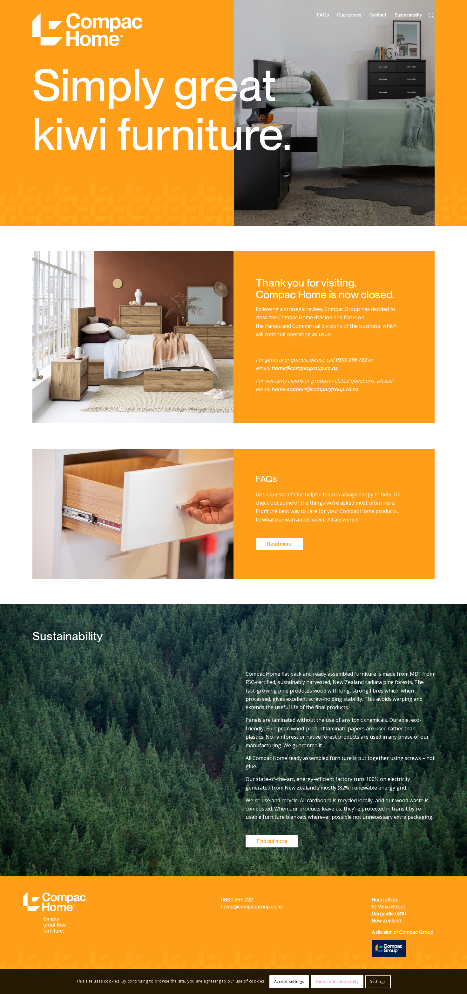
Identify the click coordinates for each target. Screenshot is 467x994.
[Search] (433, 15)
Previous (248, 112)
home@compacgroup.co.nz (251, 907)
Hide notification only (337, 981)
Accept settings (289, 981)
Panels (273, 325)
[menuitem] (323, 32)
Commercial (306, 325)
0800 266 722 (237, 900)
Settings (378, 981)
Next (420, 112)
